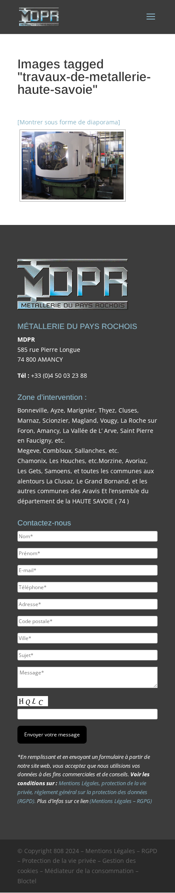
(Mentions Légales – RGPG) (121, 801)
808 (59, 851)
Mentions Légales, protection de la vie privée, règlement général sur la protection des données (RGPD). (82, 792)
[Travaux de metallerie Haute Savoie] (73, 165)
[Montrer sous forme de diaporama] (68, 122)
